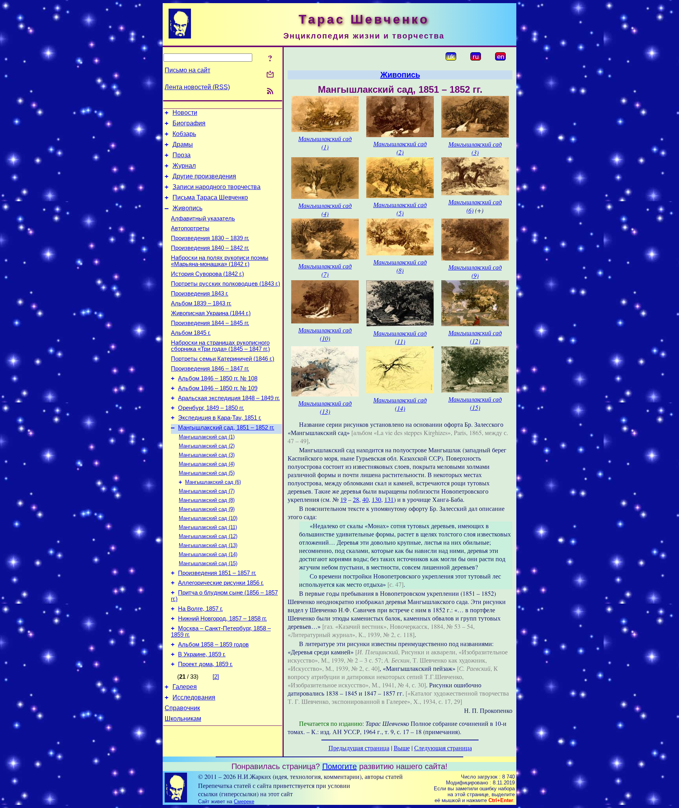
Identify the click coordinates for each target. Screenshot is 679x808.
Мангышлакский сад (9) (207, 509)
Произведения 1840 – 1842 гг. (210, 248)
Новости (185, 112)
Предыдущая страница (358, 748)
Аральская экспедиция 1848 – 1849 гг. (229, 398)
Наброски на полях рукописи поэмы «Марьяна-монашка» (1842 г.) (219, 261)
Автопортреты (190, 228)
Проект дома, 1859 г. (205, 664)
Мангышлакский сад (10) (208, 518)
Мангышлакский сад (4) (207, 464)
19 (343, 499)
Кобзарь (184, 133)
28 (356, 499)
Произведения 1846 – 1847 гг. (210, 368)
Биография (189, 123)
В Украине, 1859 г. (202, 654)
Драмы (183, 144)
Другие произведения (204, 176)
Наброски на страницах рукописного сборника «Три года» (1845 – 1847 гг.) (220, 346)
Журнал (184, 165)
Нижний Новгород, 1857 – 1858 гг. (222, 618)
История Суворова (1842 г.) (207, 274)
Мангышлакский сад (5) (207, 473)
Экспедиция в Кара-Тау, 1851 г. (219, 418)
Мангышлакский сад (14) (208, 554)
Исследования (194, 697)
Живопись (187, 208)
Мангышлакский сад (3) (207, 455)
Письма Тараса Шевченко (210, 197)
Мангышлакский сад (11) (208, 527)
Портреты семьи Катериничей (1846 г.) (222, 359)
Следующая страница (443, 748)
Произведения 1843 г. (199, 293)
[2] (216, 677)
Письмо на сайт (187, 70)
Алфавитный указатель (203, 218)
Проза (182, 155)
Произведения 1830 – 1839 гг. (210, 238)
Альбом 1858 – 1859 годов (213, 644)
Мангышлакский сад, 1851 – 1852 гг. (226, 427)
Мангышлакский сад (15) (208, 563)
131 (389, 499)
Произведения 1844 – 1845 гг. (210, 323)
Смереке (244, 801)
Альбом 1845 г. (191, 333)
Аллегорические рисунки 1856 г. (221, 583)
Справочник (182, 708)
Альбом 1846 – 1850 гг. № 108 (217, 378)
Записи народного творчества (217, 187)
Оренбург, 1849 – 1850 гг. (211, 408)
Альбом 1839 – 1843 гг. (201, 303)
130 (376, 499)
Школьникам (183, 718)
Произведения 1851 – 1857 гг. (217, 573)
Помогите (339, 766)
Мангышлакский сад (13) (208, 545)
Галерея (185, 686)
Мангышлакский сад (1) (207, 437)
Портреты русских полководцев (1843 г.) (225, 284)
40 (365, 499)
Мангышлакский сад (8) (207, 500)
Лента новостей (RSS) (197, 87)
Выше (402, 748)
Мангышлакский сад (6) (213, 482)
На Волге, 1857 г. (200, 609)
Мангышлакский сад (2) (207, 446)
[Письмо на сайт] (270, 75)
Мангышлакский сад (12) (208, 536)
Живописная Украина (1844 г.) (211, 313)
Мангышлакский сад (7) (207, 491)
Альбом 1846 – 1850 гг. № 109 (217, 388)
